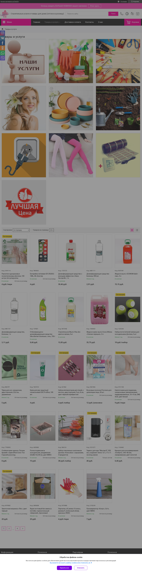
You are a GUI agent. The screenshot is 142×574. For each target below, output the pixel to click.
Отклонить (80, 568)
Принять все (64, 568)
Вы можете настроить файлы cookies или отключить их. (70, 563)
